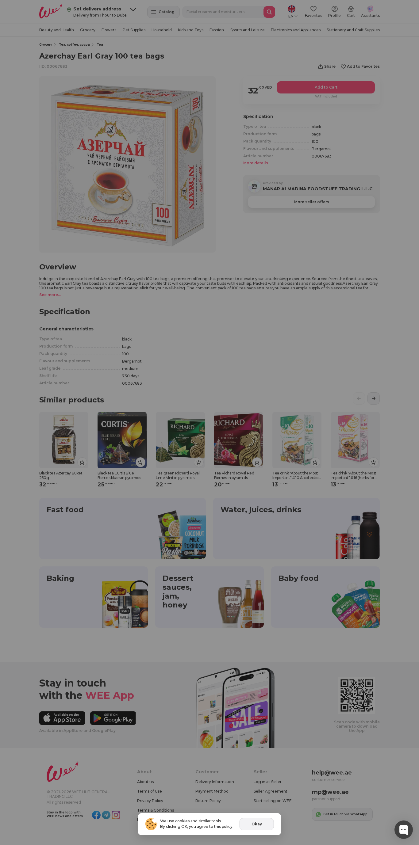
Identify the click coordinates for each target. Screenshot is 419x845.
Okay (257, 824)
